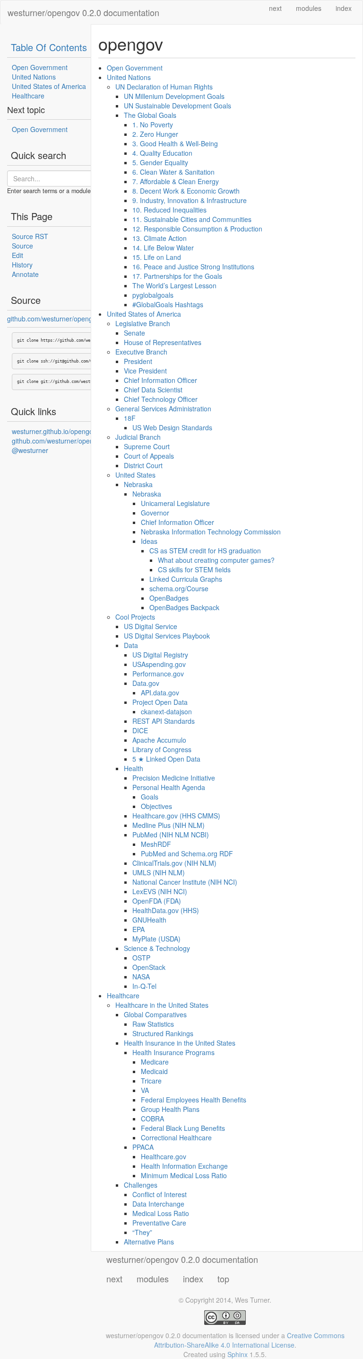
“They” (142, 1232)
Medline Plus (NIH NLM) (168, 825)
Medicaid (154, 1071)
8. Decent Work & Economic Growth (186, 190)
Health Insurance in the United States (179, 1043)
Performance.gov (158, 673)
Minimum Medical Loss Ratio (184, 1175)
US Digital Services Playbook (167, 635)
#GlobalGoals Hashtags (167, 304)
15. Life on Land (156, 257)
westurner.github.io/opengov (54, 431)
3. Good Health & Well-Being (175, 143)
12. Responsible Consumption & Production (197, 228)
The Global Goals (150, 115)
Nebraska (138, 484)
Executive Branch (141, 351)
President (138, 361)
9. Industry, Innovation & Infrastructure (189, 200)
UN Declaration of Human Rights (164, 86)
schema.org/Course (178, 588)
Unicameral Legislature (175, 503)
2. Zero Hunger (155, 134)
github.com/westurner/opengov (53, 318)
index (344, 8)
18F (130, 418)
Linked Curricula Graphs (185, 579)
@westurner (30, 450)
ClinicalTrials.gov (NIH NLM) (174, 863)
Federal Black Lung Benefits (183, 1128)
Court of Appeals (149, 456)
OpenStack (148, 967)
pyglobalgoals (152, 295)
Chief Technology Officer (161, 399)
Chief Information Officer (160, 380)
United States (135, 475)
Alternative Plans (149, 1241)
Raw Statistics (153, 1024)
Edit (17, 255)
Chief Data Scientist (153, 389)
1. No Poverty (152, 124)
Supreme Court (147, 446)
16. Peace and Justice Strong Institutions (193, 266)
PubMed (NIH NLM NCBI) (170, 834)
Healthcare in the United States (161, 1005)
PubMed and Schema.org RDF (187, 853)
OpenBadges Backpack (184, 607)
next (275, 8)
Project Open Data (160, 702)
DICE (140, 730)
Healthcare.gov (163, 1156)
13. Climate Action (159, 238)
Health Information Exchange (184, 1166)
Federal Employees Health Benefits (193, 1099)
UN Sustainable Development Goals (177, 105)
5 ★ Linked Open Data (166, 759)
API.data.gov (160, 692)
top (223, 1278)
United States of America (49, 86)
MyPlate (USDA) (156, 938)
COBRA (152, 1118)
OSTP (141, 957)
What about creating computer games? (216, 560)
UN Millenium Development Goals (174, 96)
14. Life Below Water (163, 247)
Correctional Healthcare (176, 1137)
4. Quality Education (162, 153)
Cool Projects (135, 617)
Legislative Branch (142, 323)
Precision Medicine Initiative (173, 777)
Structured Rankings (162, 1033)
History (22, 264)
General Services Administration (163, 408)
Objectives (156, 806)
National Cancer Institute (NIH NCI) (184, 882)
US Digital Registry (160, 654)
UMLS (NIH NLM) (158, 872)
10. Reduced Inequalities (169, 209)
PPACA (143, 1147)
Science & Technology (157, 948)
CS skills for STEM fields (194, 569)
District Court (143, 465)
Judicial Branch (138, 437)
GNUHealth (149, 919)
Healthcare (28, 95)
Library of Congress (161, 749)
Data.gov (145, 683)
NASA (141, 976)
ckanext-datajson (166, 711)
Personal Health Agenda (168, 787)
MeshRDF (156, 844)
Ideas (149, 541)
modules (308, 8)
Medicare (155, 1061)
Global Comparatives (155, 1014)
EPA (138, 929)
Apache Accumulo (159, 740)
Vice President (145, 370)
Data (131, 645)
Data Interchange (158, 1203)
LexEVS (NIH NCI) (159, 891)
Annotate (25, 274)
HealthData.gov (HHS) (165, 910)
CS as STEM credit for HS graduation (205, 550)
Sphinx (237, 1354)
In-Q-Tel (144, 986)
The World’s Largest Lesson (174, 285)
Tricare (151, 1080)
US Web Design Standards (172, 427)
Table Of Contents (49, 47)
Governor (155, 512)
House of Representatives (162, 342)
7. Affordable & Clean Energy (175, 181)
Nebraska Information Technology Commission (211, 531)
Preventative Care (159, 1222)
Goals (149, 796)
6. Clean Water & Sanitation (173, 172)
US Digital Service (150, 626)
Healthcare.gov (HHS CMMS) (176, 815)
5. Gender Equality (160, 162)
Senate (134, 333)
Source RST (30, 236)
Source (22, 245)
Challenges (140, 1185)
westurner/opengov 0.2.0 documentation (83, 12)
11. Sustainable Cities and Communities (191, 219)
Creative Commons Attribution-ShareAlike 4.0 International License (249, 1340)
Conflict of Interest (159, 1194)
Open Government (40, 67)
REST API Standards (163, 721)
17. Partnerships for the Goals (177, 276)
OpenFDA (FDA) (156, 901)
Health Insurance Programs (173, 1052)
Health (133, 768)
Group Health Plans (170, 1109)
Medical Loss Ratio (160, 1213)
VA (145, 1090)
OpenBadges (169, 598)
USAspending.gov (159, 664)
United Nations (34, 76)
